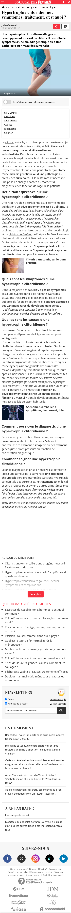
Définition (9, 116)
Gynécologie (48, 7)
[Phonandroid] (52, 909)
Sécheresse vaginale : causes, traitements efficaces (36, 671)
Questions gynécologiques (26, 604)
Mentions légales (15, 875)
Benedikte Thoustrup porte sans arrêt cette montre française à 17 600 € (34, 737)
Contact (33, 869)
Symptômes (10, 120)
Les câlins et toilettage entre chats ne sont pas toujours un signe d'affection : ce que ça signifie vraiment (32, 749)
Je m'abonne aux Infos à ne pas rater (34, 102)
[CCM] (19, 889)
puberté (7, 302)
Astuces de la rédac (17, 704)
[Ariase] (19, 909)
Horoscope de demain (17, 815)
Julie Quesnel (9, 25)
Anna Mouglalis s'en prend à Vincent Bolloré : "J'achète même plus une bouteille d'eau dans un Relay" (33, 779)
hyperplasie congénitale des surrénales (33, 366)
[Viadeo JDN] (52, 902)
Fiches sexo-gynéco (28, 7)
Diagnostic (10, 128)
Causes (8, 124)
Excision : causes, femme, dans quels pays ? (32, 636)
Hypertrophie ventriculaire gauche (26, 581)
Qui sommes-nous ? (19, 869)
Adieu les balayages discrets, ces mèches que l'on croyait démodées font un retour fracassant (33, 791)
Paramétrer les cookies (41, 872)
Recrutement (55, 869)
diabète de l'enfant (20, 234)
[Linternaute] (19, 895)
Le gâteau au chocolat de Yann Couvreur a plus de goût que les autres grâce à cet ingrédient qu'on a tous (33, 826)
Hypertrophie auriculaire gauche (25, 590)
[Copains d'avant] (19, 902)
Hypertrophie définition (19, 572)
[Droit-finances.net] (52, 896)
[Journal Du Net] (52, 889)
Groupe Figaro (32, 875)
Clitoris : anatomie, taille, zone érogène (29, 563)
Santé (10, 699)
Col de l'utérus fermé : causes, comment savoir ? (35, 658)
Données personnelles (18, 872)
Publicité (43, 869)
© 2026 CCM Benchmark (52, 875)
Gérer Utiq (58, 872)
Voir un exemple (58, 699)
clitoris (9, 142)
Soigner (8, 132)
